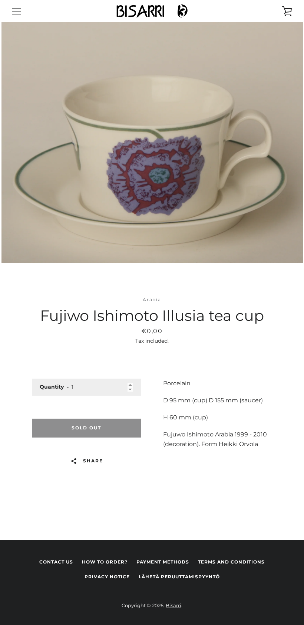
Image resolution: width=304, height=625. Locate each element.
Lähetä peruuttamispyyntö (179, 576)
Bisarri (173, 605)
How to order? (105, 562)
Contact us (56, 562)
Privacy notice (107, 576)
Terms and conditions (231, 562)
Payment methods (162, 562)
